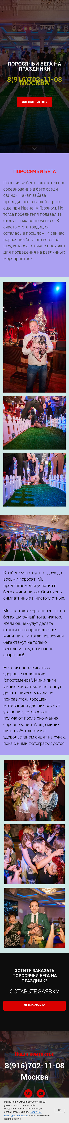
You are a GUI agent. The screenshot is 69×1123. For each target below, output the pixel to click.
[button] (34, 587)
